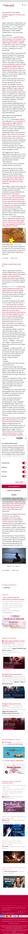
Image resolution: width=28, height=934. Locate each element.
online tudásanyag (16, 796)
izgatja (17, 46)
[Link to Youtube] (20, 911)
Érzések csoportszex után (11, 264)
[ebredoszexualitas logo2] (11, 5)
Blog (3, 18)
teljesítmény (8, 216)
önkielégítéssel (8, 119)
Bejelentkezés (14, 1)
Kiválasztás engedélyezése (14, 490)
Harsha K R (13, 566)
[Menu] (25, 5)
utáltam (9, 196)
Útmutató (13, 820)
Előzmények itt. (13, 286)
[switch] (24, 467)
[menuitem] (22, 5)
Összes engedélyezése (14, 486)
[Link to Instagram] (25, 911)
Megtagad (14, 494)
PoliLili (15, 258)
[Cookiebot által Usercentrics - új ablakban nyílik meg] (17, 438)
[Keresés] (22, 5)
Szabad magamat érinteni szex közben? (13, 15)
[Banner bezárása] (25, 438)
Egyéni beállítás (19, 482)
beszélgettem (10, 37)
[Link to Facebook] (18, 911)
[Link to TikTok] (23, 911)
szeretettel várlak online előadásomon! (12, 715)
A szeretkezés (13, 27)
